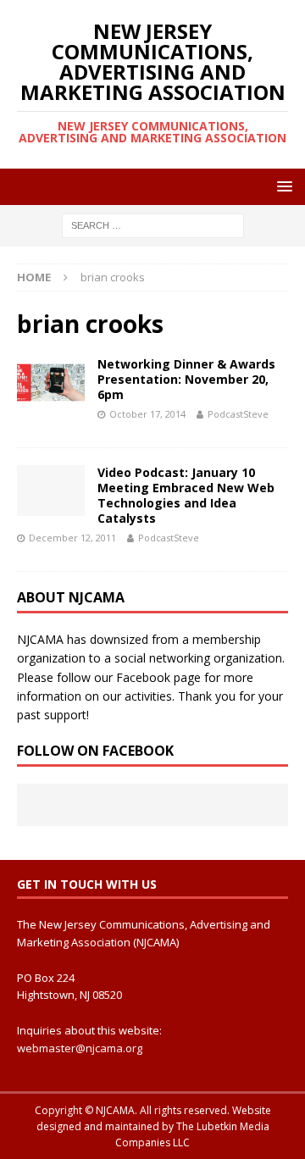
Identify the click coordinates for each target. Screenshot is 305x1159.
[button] (282, 186)
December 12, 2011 (72, 537)
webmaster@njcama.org (79, 1048)
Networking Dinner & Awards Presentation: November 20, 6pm (186, 379)
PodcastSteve (238, 414)
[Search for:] (153, 225)
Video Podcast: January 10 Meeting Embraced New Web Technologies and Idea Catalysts (185, 495)
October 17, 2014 (147, 414)
